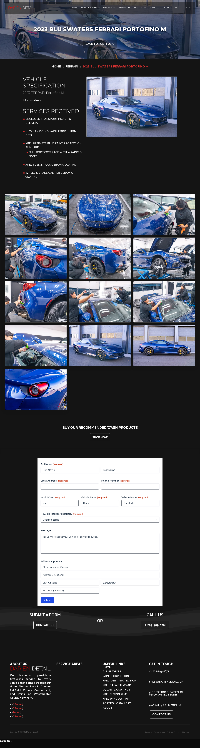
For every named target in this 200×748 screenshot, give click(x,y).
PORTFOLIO (166, 8)
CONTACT (188, 8)
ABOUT (177, 8)
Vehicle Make (94, 497)
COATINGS (107, 8)
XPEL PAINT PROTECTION (119, 681)
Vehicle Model (134, 497)
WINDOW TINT (124, 8)
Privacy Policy (173, 732)
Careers (148, 732)
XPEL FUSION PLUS (115, 694)
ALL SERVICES (112, 672)
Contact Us (161, 714)
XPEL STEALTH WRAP (117, 685)
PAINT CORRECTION (116, 676)
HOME (74, 8)
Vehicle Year (53, 497)
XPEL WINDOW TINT (116, 699)
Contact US (45, 625)
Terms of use (159, 732)
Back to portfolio (100, 43)
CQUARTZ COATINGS (116, 690)
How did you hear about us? (62, 513)
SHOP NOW (100, 437)
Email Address (54, 480)
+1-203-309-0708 (155, 625)
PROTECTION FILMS (88, 8)
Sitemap (185, 732)
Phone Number (115, 480)
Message (46, 530)
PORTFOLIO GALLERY (117, 703)
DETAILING (138, 8)
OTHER (152, 8)
